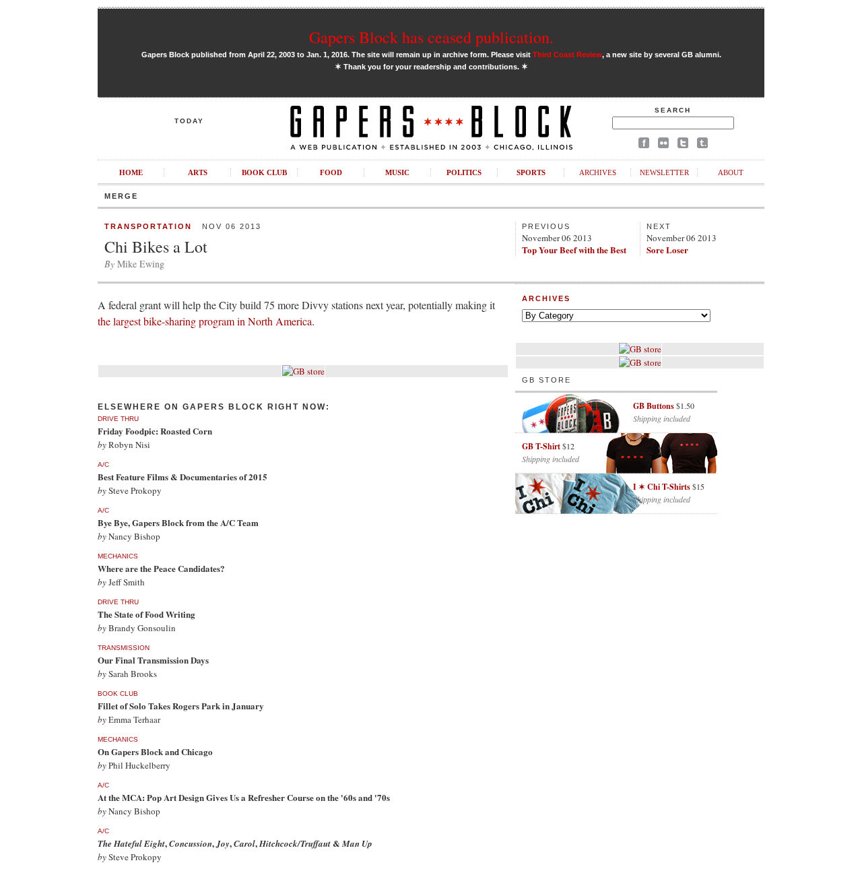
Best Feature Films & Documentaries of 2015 (182, 476)
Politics (464, 172)
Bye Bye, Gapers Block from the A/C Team (178, 522)
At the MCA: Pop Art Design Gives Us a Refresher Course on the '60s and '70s (244, 797)
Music (397, 172)
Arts (197, 172)
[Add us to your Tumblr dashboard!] (702, 145)
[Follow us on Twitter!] (683, 145)
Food (331, 172)
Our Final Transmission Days (153, 659)
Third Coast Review (567, 55)
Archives (597, 172)
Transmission (124, 647)
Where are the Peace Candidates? (161, 568)
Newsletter (664, 172)
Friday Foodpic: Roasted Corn (155, 430)
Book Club (264, 172)
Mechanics (118, 556)
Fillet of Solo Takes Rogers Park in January (181, 705)
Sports (531, 172)
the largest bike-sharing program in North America (205, 321)
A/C (103, 464)
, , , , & (235, 843)
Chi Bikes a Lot (155, 246)
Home (131, 172)
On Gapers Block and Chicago (155, 751)
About (730, 172)
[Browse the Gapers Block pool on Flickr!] (663, 145)
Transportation (148, 226)
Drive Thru (118, 418)
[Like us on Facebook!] (644, 145)
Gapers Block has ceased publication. (431, 37)
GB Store (546, 380)
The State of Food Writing (146, 614)
